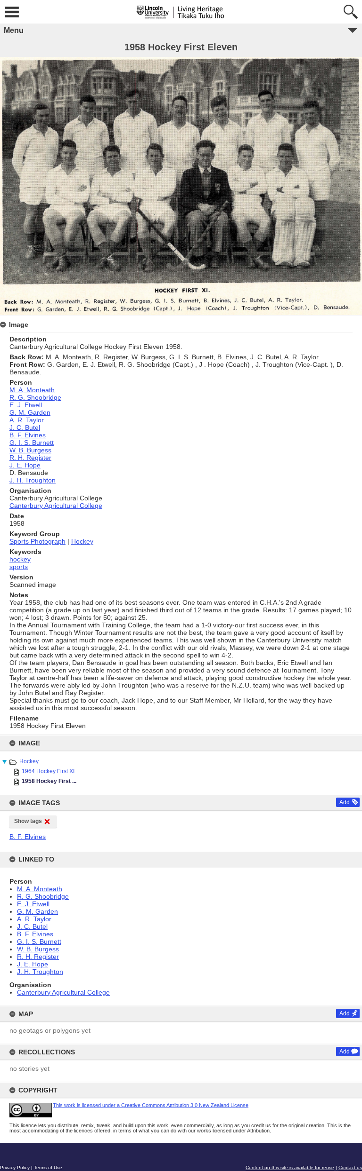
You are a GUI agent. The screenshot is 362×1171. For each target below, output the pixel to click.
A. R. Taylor (34, 919)
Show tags (28, 821)
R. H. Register (38, 956)
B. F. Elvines (35, 934)
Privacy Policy (15, 1167)
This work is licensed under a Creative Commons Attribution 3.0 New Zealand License (150, 1105)
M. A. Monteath (39, 889)
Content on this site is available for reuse (290, 1167)
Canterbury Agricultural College (63, 992)
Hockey (29, 761)
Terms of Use (48, 1167)
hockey (20, 559)
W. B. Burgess (38, 949)
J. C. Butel (32, 926)
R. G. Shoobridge (43, 896)
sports (18, 566)
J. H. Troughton (40, 971)
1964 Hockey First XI (48, 771)
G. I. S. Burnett (39, 941)
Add (344, 802)
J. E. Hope (32, 964)
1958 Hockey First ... (49, 781)
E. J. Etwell (33, 904)
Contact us (350, 1167)
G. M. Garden (37, 911)
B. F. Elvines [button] (27, 836)
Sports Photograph (37, 541)
